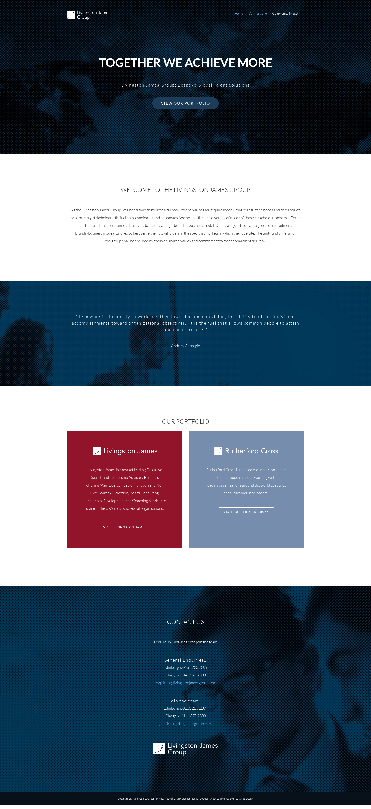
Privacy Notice (164, 798)
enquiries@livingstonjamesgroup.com (185, 682)
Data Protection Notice (185, 798)
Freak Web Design (243, 798)
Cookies (204, 798)
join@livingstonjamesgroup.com (186, 723)
